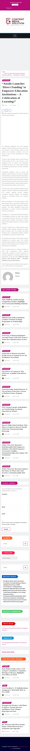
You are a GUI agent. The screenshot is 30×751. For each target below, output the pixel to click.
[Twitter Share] (6, 110)
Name (3, 507)
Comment (4, 494)
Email (3, 514)
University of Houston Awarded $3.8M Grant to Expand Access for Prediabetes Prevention (14, 355)
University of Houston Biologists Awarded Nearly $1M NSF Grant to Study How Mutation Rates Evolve (15, 337)
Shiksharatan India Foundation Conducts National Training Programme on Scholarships (13, 319)
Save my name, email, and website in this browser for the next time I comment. (14, 523)
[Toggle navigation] (15, 35)
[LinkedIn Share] (10, 110)
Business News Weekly (8, 652)
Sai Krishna (7, 731)
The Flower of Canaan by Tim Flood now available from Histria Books (14, 373)
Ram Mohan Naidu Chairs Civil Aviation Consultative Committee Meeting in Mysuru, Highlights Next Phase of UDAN (14, 583)
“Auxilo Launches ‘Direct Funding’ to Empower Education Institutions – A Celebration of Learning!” (13, 74)
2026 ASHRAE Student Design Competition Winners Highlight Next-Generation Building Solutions (15, 301)
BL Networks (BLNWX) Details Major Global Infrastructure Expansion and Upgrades (13, 726)
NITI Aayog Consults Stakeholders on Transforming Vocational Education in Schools (14, 409)
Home (3, 72)
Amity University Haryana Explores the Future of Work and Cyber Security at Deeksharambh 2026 (15, 471)
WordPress (20, 746)
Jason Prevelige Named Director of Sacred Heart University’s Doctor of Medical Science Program (14, 391)
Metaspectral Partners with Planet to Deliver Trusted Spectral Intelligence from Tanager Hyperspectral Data (14, 592)
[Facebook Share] (3, 110)
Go (25, 543)
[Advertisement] (15, 53)
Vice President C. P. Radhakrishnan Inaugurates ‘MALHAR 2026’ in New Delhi (15, 690)
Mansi (5, 105)
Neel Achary (7, 306)
